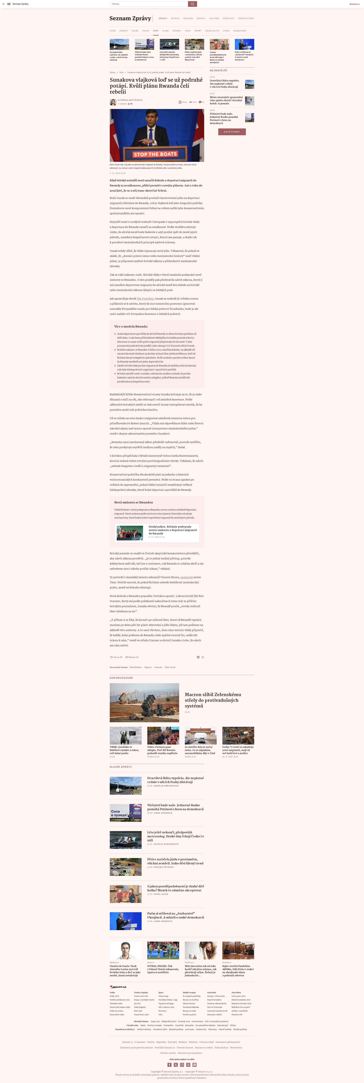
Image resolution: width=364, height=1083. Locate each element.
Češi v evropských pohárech (216, 1021)
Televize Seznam (185, 1047)
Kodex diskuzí (221, 1047)
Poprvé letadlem (214, 999)
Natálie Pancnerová (166, 844)
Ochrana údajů (206, 1042)
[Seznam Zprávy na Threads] (188, 1065)
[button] (119, 44)
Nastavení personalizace (190, 1053)
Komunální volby (117, 1014)
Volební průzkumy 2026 (120, 999)
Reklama (193, 1042)
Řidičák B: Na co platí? (241, 1007)
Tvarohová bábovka (191, 1007)
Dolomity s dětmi (214, 1014)
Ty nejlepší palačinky (192, 996)
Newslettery (236, 1047)
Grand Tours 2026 (141, 1014)
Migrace (148, 667)
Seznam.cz (355, 4)
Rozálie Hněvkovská (166, 786)
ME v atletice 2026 (166, 1007)
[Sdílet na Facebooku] (198, 657)
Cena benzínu (197, 1021)
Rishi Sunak (170, 667)
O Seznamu (140, 1042)
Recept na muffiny (191, 999)
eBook (184, 102)
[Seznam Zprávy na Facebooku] (169, 1065)
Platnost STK (237, 1014)
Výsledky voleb (116, 1003)
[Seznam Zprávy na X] (176, 1065)
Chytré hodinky (225, 1029)
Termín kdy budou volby (120, 1007)
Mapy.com (155, 1021)
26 (203, 102)
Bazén (143, 1025)
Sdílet (194, 102)
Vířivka (233, 1025)
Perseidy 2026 (184, 1021)
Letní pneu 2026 (238, 996)
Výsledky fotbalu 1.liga (168, 999)
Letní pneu (189, 1029)
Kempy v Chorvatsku (216, 996)
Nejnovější (218, 70)
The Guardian (145, 299)
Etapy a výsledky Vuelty (144, 999)
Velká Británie (135, 667)
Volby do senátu (116, 1011)
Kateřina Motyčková (130, 100)
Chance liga (163, 996)
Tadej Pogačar (140, 1007)
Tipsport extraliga (166, 1003)
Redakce (183, 1042)
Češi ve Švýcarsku (214, 1007)
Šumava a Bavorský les (217, 1003)
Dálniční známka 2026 (241, 999)
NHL (160, 1014)
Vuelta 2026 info (141, 996)
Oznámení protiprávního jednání (136, 1047)
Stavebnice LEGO (160, 1029)
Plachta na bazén (154, 1025)
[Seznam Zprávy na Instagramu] (182, 1065)
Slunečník (179, 1025)
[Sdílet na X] (202, 657)
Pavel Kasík (161, 894)
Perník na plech (189, 1014)
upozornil (186, 577)
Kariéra (151, 1042)
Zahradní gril (222, 1025)
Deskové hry (201, 1029)
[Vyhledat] (192, 4)
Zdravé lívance (189, 1003)
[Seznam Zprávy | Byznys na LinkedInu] (195, 1065)
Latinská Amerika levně (217, 1011)
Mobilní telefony (144, 1029)
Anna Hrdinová (163, 813)
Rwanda (158, 667)
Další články (232, 132)
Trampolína (168, 1025)
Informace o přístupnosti (228, 1042)
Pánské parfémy (240, 1029)
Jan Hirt (137, 1003)
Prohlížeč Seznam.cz (165, 1047)
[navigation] (3, 4)
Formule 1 (163, 1011)
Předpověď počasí (168, 1021)
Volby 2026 (114, 996)
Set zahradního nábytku (205, 1025)
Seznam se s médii (204, 1047)
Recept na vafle (189, 1011)
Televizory (212, 1029)
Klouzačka (189, 1025)
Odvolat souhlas (168, 1053)
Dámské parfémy (176, 1029)
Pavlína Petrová (164, 867)
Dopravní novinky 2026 (241, 1003)
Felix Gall (138, 1011)
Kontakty (172, 1042)
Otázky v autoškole (240, 1011)
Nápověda (161, 1042)
